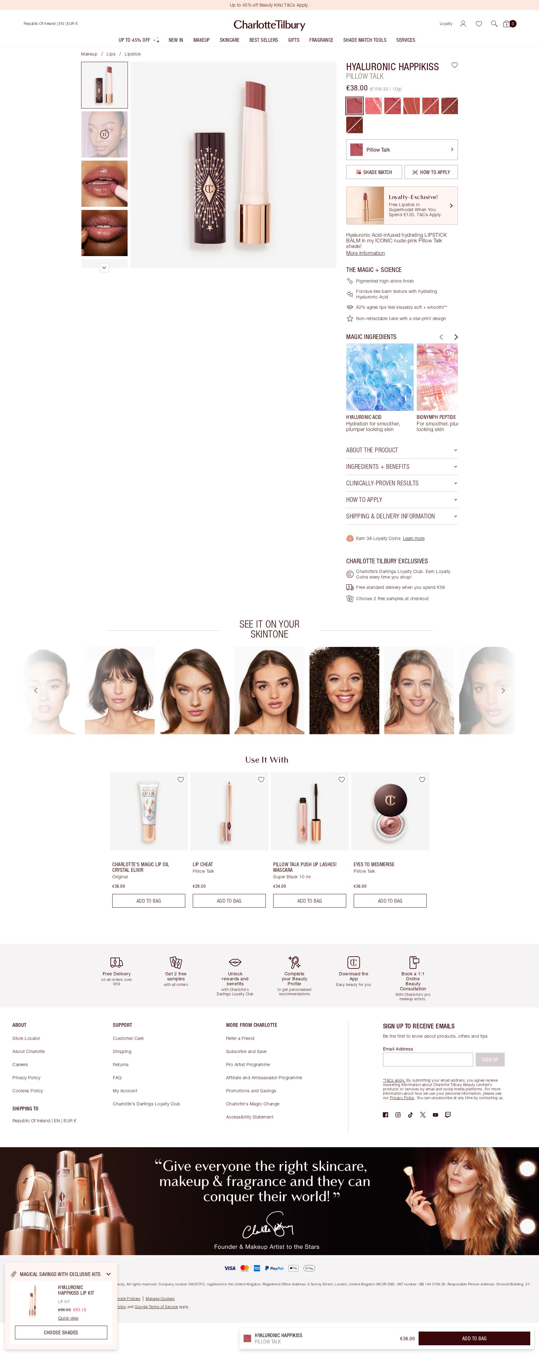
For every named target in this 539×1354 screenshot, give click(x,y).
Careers (20, 1064)
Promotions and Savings (251, 1090)
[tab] (104, 85)
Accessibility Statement (250, 1116)
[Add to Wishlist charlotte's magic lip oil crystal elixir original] (180, 779)
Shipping (122, 1051)
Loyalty (446, 23)
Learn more (414, 538)
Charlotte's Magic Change (252, 1103)
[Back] (440, 337)
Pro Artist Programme (248, 1064)
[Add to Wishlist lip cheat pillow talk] (261, 779)
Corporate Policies (124, 1298)
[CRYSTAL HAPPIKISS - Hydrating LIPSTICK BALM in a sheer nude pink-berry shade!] (373, 106)
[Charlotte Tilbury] (270, 23)
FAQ (117, 1077)
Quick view (68, 1318)
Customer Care (128, 1038)
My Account (125, 1090)
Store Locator (26, 1038)
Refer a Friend (240, 1038)
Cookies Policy (27, 1090)
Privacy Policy (26, 1077)
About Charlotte (28, 1051)
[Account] (463, 23)
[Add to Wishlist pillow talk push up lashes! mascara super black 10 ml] (341, 779)
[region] (61, 1306)
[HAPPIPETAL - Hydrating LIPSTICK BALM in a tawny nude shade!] (411, 106)
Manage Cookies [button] (160, 1298)
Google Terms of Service (156, 1306)
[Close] (108, 1274)
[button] (494, 23)
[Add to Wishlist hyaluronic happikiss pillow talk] (454, 65)
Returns (121, 1064)
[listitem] (139, 41)
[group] (380, 387)
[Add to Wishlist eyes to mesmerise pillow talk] (422, 779)
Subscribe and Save (246, 1051)
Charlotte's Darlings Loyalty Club (146, 1103)
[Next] (455, 337)
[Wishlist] (478, 23)
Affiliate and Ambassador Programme (264, 1077)
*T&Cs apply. (394, 1080)
